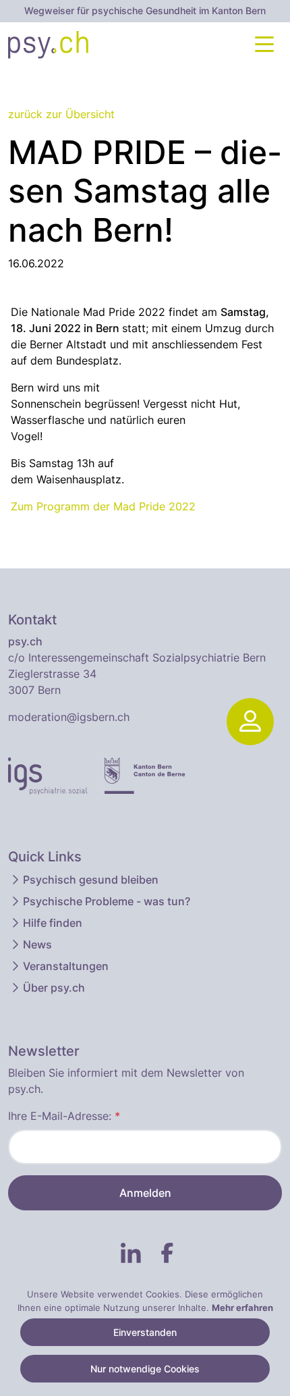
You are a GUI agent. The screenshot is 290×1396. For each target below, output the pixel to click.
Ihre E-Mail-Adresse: (64, 1116)
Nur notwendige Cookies (145, 1368)
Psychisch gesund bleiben (90, 879)
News (37, 944)
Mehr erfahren (242, 1307)
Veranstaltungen (66, 966)
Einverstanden (145, 1332)
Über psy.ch (54, 987)
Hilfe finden (52, 923)
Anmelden (145, 1193)
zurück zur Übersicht (61, 114)
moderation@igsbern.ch (68, 717)
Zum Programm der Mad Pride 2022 (103, 506)
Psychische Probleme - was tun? (106, 901)
